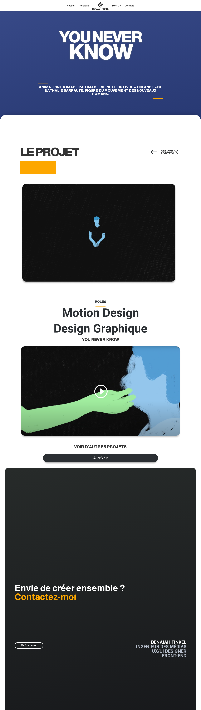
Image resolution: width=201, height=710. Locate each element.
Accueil (71, 6)
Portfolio (84, 6)
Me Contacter (29, 645)
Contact (129, 6)
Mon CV (116, 6)
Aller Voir (100, 458)
